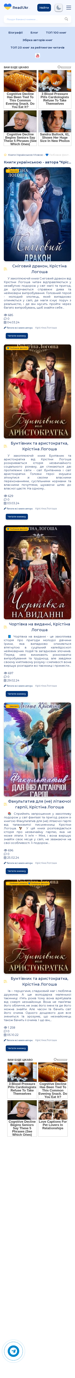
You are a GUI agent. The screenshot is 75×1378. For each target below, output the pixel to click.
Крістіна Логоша (46, 327)
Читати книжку (17, 335)
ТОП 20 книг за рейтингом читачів (37, 47)
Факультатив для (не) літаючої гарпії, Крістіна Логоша (39, 804)
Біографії (15, 32)
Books (22, 8)
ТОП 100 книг (56, 32)
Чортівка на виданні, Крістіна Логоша (39, 627)
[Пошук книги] (66, 19)
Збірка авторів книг (37, 40)
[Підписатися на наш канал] (37, 56)
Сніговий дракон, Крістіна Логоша (39, 269)
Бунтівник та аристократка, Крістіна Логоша (39, 446)
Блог (34, 32)
